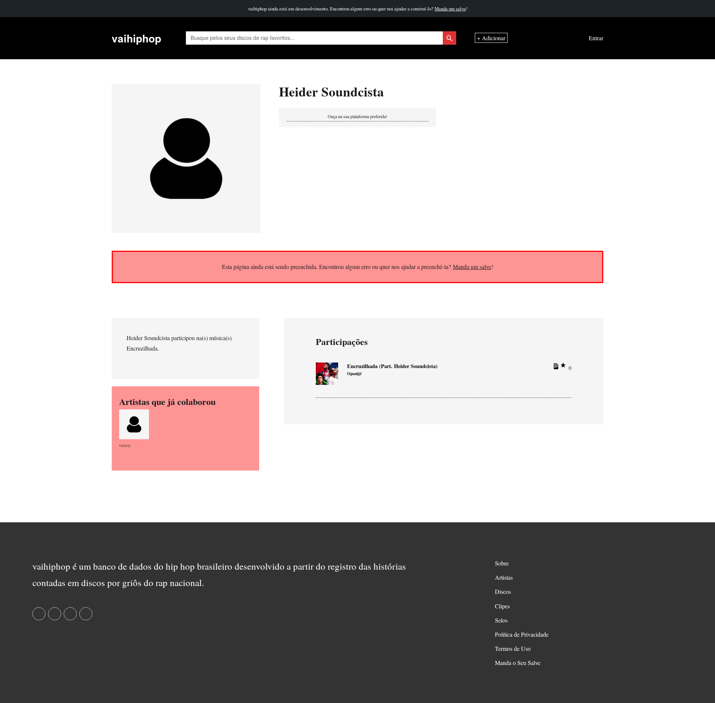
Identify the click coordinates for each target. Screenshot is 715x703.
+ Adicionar (491, 38)
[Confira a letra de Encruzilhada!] (554, 367)
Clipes (502, 606)
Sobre (502, 563)
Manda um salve (450, 8)
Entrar (596, 38)
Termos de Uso (513, 648)
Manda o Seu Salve (517, 662)
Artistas (504, 577)
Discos (503, 591)
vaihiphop (136, 38)
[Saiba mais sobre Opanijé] (134, 423)
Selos (501, 620)
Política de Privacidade (522, 634)
